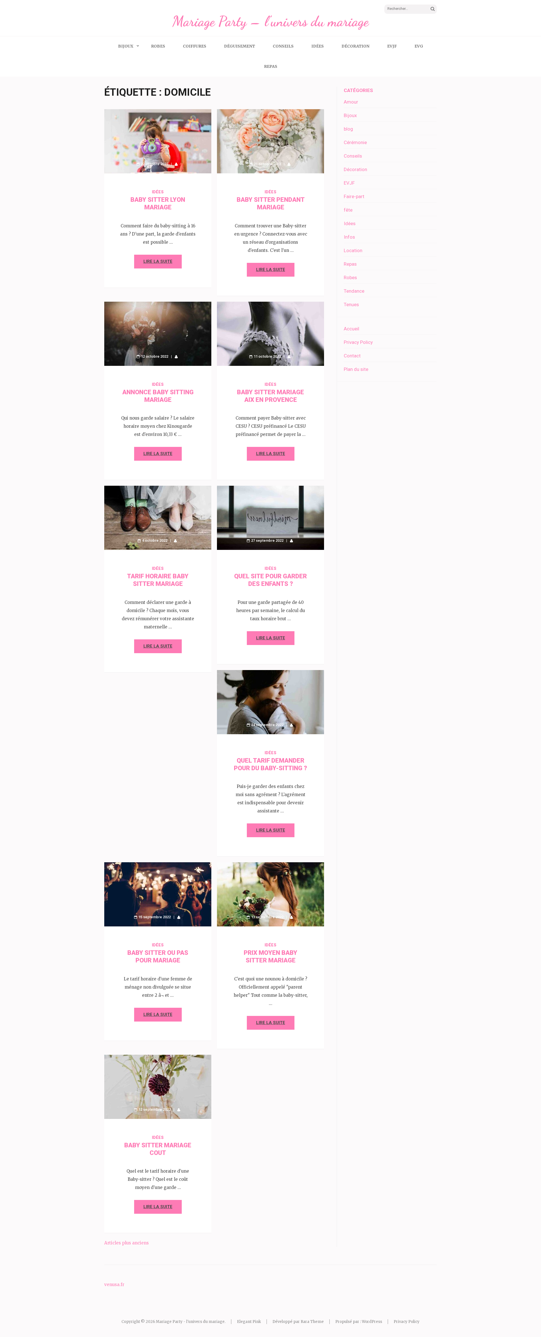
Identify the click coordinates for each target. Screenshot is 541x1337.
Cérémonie (355, 142)
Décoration (355, 46)
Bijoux (125, 46)
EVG (418, 46)
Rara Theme (312, 1321)
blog (348, 129)
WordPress (372, 1321)
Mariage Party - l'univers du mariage (190, 1321)
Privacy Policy (358, 342)
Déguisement (239, 46)
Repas (270, 66)
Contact (352, 356)
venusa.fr (114, 1284)
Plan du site (356, 369)
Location (353, 250)
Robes (158, 46)
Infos (349, 237)
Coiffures (194, 46)
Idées (317, 46)
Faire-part (354, 196)
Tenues (351, 304)
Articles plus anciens (126, 1243)
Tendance (354, 291)
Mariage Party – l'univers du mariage (270, 21)
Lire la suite (157, 261)
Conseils (283, 46)
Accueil (351, 329)
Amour (351, 102)
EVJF (392, 46)
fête (348, 210)
